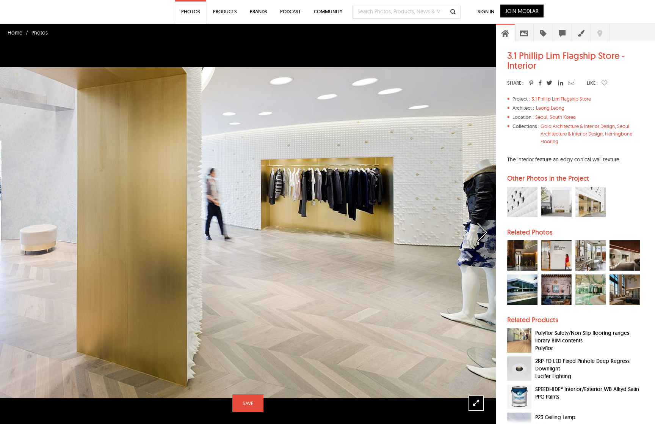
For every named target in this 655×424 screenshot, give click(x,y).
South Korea (563, 117)
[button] (604, 83)
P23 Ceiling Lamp (555, 417)
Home (15, 32)
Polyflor (544, 348)
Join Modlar (522, 11)
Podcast (290, 11)
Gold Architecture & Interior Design (578, 126)
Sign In (486, 11)
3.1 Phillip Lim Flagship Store (561, 99)
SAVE (248, 403)
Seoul (541, 117)
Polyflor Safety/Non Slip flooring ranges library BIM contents (582, 336)
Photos (39, 32)
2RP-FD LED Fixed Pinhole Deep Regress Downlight (582, 365)
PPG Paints (547, 396)
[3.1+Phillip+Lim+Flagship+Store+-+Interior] (531, 83)
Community (328, 11)
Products (225, 11)
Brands (258, 11)
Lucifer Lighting (553, 376)
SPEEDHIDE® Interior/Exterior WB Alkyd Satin (587, 389)
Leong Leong (550, 108)
